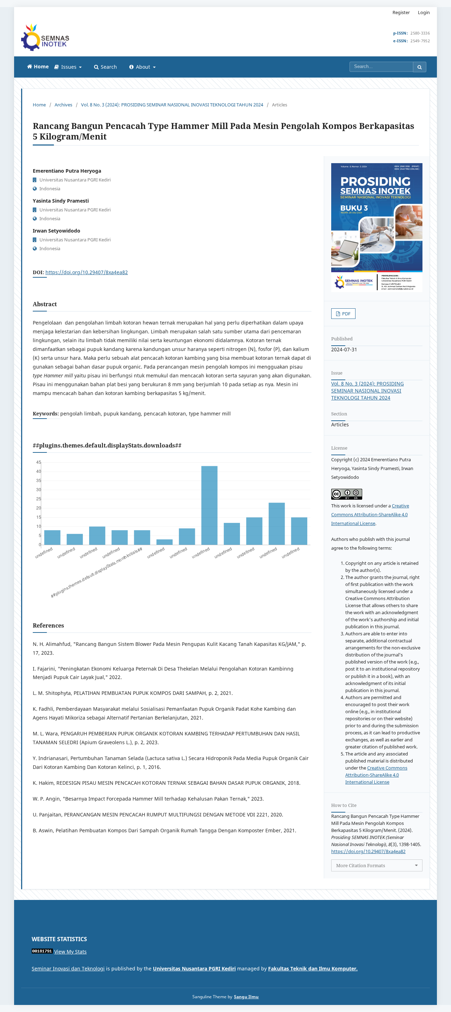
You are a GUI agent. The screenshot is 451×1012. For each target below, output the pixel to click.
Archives (63, 104)
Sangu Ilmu (246, 996)
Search (108, 66)
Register (401, 12)
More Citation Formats (360, 865)
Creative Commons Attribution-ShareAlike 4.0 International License (370, 514)
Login (424, 12)
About (143, 66)
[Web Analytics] (42, 951)
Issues (69, 66)
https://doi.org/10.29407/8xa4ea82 (86, 272)
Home (39, 104)
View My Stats (70, 951)
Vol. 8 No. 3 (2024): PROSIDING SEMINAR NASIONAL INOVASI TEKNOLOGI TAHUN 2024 (172, 104)
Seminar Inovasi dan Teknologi (68, 968)
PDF (346, 313)
